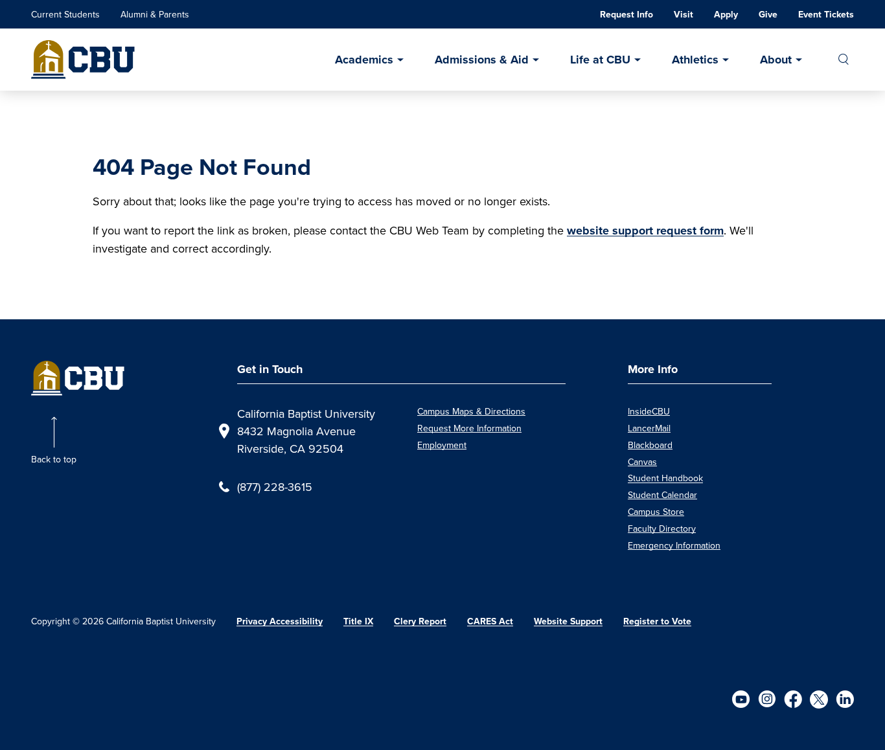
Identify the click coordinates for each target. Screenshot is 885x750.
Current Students (65, 14)
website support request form (645, 230)
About (776, 59)
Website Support (568, 621)
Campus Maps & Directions (471, 411)
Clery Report (420, 621)
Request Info (626, 14)
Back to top (53, 459)
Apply (726, 14)
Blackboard (650, 444)
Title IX (358, 621)
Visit (683, 14)
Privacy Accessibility (279, 621)
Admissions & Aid (482, 59)
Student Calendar (662, 494)
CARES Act (490, 621)
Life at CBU (600, 59)
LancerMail (649, 428)
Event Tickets (826, 14)
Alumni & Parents (155, 14)
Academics (364, 59)
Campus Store (656, 511)
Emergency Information (674, 545)
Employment (441, 444)
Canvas (642, 461)
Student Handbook (665, 478)
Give (768, 14)
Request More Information (469, 428)
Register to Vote (657, 621)
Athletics (695, 59)
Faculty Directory (662, 528)
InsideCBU (649, 411)
